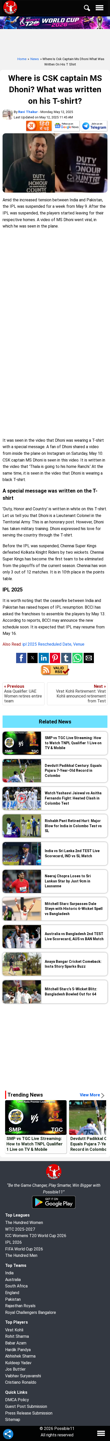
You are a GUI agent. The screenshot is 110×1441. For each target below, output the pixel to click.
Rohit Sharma (17, 1336)
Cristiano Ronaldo (20, 1382)
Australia (13, 1279)
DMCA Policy (17, 1399)
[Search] (90, 8)
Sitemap (12, 1419)
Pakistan (13, 1299)
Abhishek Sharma (20, 1356)
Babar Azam (15, 1343)
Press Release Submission (28, 1413)
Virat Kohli (14, 1329)
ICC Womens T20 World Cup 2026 (35, 1235)
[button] (21, 658)
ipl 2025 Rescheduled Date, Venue (53, 644)
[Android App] (53, 1207)
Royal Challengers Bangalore (30, 1312)
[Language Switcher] (39, 127)
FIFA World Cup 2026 (24, 1249)
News (34, 59)
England (12, 1292)
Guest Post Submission (26, 1406)
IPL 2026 (13, 1242)
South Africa (16, 1286)
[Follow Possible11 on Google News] (66, 127)
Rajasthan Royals (20, 1305)
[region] (55, 1045)
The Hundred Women (24, 1222)
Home (21, 59)
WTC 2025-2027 (20, 1229)
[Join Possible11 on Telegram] (94, 127)
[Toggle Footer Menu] (101, 1433)
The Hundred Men (21, 1255)
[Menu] (101, 8)
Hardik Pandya (18, 1349)
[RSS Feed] (55, 673)
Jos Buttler (15, 1369)
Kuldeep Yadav (18, 1362)
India (9, 1272)
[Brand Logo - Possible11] (54, 1178)
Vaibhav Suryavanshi (23, 1375)
